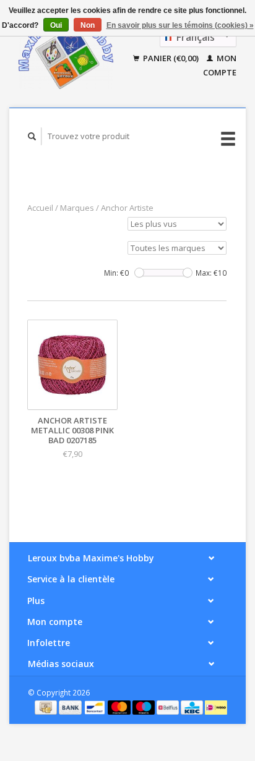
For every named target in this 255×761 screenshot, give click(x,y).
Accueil (40, 207)
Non (87, 25)
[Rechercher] (32, 136)
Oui (56, 25)
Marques (77, 207)
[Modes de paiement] (47, 706)
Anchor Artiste (127, 207)
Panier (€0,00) (171, 58)
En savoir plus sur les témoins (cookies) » (180, 25)
